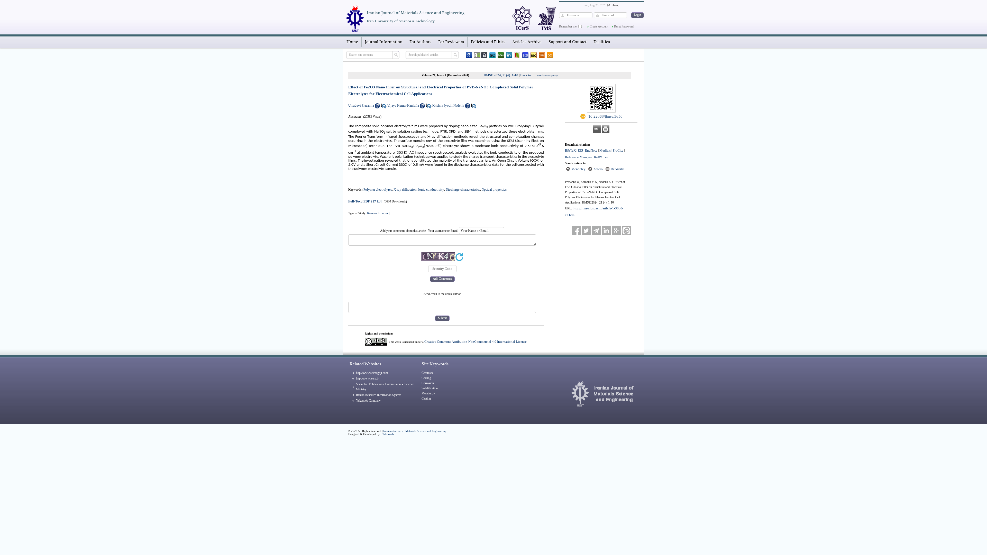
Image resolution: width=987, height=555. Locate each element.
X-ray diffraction (405, 189)
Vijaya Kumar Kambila (403, 105)
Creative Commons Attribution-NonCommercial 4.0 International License (475, 342)
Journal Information (384, 42)
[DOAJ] (501, 55)
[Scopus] (492, 55)
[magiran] (517, 55)
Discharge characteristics (463, 189)
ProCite (618, 150)
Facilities (601, 42)
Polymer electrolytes (377, 189)
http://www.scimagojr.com (372, 373)
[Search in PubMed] (383, 107)
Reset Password (624, 26)
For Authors (420, 42)
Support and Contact (568, 42)
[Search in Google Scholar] (377, 107)
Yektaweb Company (368, 400)
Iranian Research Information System (378, 395)
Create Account (599, 26)
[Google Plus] (616, 230)
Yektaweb (388, 434)
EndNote (591, 150)
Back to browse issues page (539, 75)
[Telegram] (596, 230)
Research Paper (377, 213)
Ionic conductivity (431, 189)
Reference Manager (578, 157)
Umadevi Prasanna (361, 105)
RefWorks (601, 157)
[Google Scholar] (469, 55)
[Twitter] (586, 230)
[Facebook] (576, 230)
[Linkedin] (509, 55)
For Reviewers (451, 42)
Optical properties (494, 189)
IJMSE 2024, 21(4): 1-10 (501, 75)
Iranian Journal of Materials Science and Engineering (414, 430)
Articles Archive (527, 42)
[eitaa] (626, 230)
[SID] (525, 55)
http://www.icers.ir (367, 378)
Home (352, 42)
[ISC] (534, 55)
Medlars (605, 150)
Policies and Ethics (488, 42)
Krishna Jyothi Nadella (448, 105)
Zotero (598, 169)
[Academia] (484, 55)
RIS (580, 150)
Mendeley (578, 169)
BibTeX (570, 150)
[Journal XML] (542, 55)
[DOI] (550, 55)
